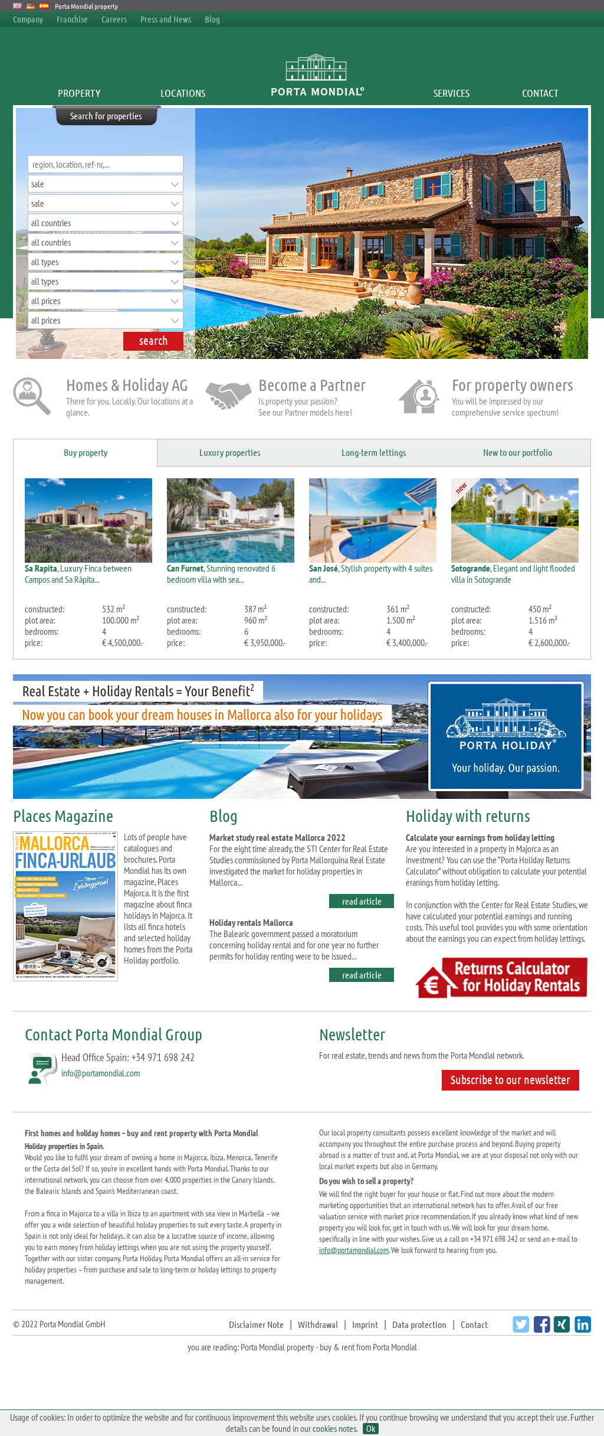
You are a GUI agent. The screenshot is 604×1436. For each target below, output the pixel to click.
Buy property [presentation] (85, 452)
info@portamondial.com (100, 1073)
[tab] (85, 453)
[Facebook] (540, 1328)
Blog (212, 19)
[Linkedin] (581, 1328)
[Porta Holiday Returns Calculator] (498, 998)
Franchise (72, 19)
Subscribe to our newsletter (510, 1079)
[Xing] (560, 1328)
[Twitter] (519, 1328)
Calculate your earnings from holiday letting (480, 837)
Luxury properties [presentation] (229, 452)
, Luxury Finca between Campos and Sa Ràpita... (78, 573)
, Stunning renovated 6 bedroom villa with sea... (221, 573)
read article (362, 900)
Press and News (165, 19)
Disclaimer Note (256, 1324)
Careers (114, 19)
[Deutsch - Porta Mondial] (31, 6)
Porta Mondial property (86, 6)
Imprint (365, 1324)
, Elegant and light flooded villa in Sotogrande (513, 573)
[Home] (317, 92)
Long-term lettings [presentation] (374, 452)
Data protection (419, 1324)
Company (28, 19)
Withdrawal (318, 1324)
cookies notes (334, 1428)
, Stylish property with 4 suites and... (370, 573)
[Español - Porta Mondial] (44, 6)
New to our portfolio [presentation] (517, 452)
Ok (370, 1428)
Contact (540, 92)
